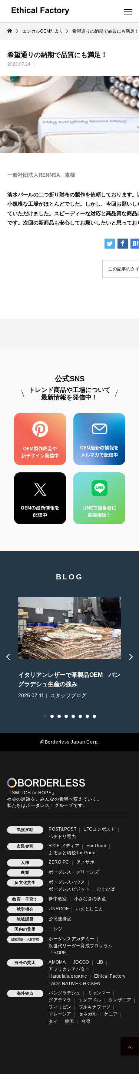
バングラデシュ (64, 992)
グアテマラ (60, 999)
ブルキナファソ (94, 1007)
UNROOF (59, 908)
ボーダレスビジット (69, 889)
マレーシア (60, 1014)
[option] (70, 648)
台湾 (85, 1021)
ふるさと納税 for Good (72, 852)
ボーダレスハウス (67, 882)
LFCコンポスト (99, 829)
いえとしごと (89, 908)
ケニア (111, 1014)
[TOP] (129, 1046)
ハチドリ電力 (62, 836)
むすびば (106, 889)
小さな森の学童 (90, 898)
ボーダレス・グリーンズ (74, 872)
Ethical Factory (110, 976)
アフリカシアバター (69, 969)
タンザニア (120, 999)
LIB (99, 962)
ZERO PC (59, 862)
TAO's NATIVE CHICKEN (74, 983)
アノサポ (85, 862)
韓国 (69, 1021)
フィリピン (60, 1007)
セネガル (88, 1014)
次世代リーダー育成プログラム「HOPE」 (80, 949)
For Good (96, 845)
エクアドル (90, 999)
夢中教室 (58, 898)
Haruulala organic (68, 976)
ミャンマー (99, 992)
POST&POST (62, 829)
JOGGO (81, 962)
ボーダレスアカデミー (71, 938)
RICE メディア (64, 845)
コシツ (55, 928)
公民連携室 (60, 918)
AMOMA (57, 962)
